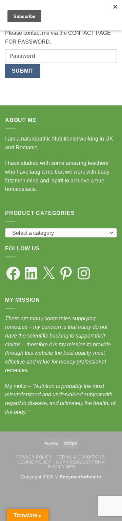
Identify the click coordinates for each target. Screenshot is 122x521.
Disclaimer (61, 467)
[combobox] (61, 233)
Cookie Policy (34, 462)
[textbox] (59, 233)
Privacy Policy (34, 457)
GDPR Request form (80, 462)
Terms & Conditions (81, 457)
